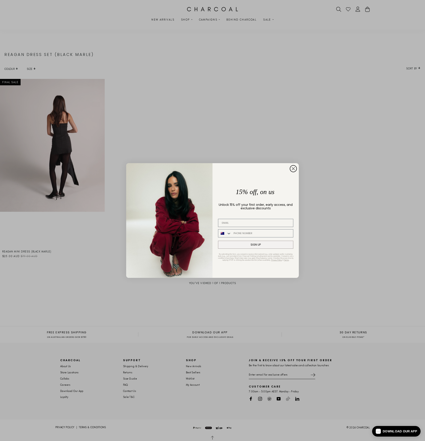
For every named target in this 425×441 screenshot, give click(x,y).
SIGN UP (256, 244)
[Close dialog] (293, 168)
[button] (396, 431)
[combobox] (224, 233)
